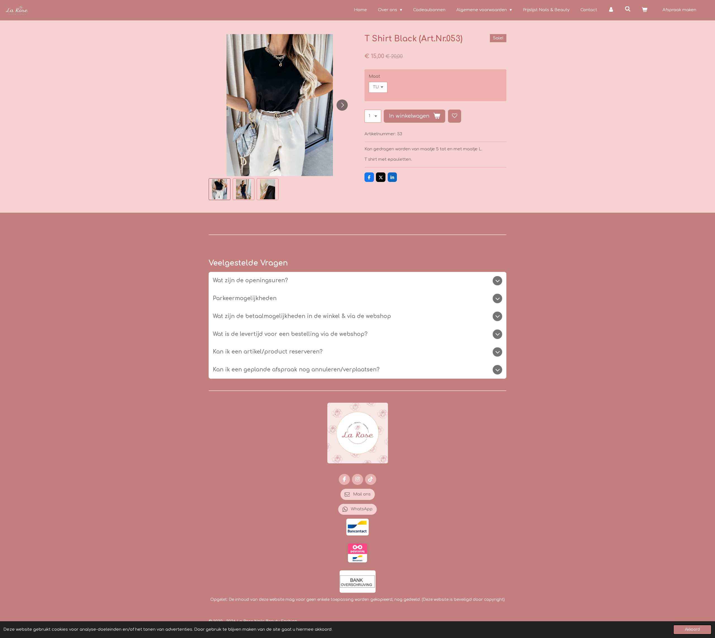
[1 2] (372, 116)
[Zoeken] (627, 9)
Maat (374, 76)
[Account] (611, 10)
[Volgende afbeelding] (342, 105)
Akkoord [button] (692, 629)
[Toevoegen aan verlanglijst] (454, 116)
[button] (219, 189)
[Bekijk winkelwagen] (644, 10)
